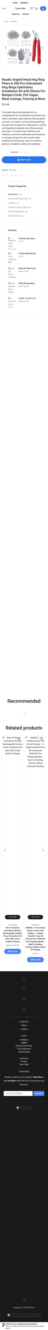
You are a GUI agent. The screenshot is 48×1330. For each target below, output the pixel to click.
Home (15, 3)
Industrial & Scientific (18, 198)
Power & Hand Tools (17, 207)
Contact (25, 14)
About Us (16, 14)
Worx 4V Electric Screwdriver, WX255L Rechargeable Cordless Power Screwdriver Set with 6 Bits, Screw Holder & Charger (12, 935)
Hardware (13, 21)
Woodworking (14, 216)
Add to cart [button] (12, 951)
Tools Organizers (16, 211)
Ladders (12, 203)
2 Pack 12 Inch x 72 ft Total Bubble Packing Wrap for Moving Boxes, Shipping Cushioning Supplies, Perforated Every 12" (28, 298)
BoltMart (24, 3)
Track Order (20, 8)
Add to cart (25, 160)
